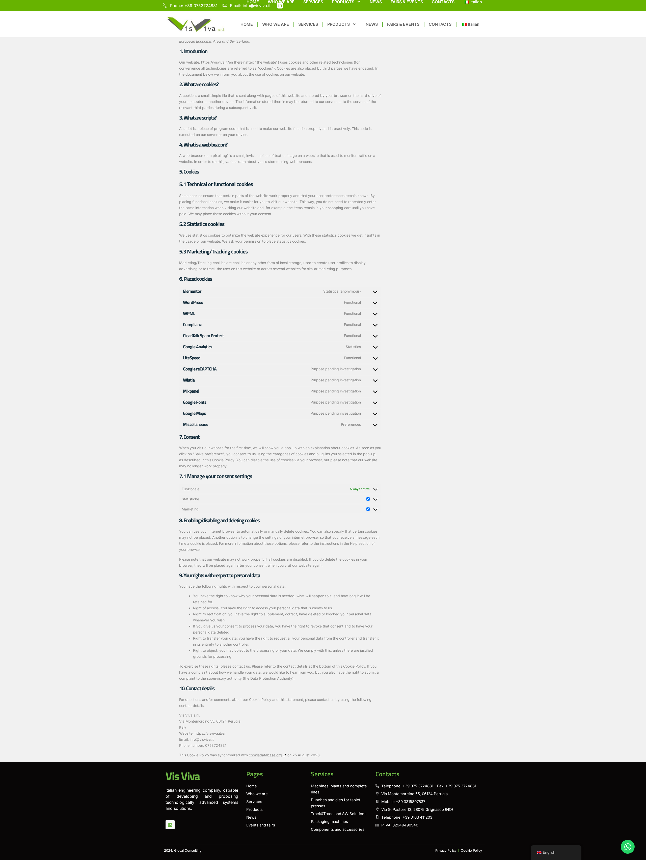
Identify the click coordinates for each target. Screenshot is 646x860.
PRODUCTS (338, 24)
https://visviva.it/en (217, 62)
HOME (246, 24)
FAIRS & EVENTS (403, 24)
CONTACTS (440, 24)
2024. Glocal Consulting (183, 850)
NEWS (372, 24)
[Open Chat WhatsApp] (628, 847)
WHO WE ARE (275, 24)
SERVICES (308, 24)
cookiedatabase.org (265, 755)
